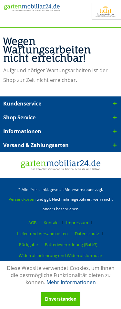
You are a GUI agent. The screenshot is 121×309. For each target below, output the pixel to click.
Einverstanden (60, 299)
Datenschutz (87, 233)
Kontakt (51, 222)
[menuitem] (35, 222)
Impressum (77, 222)
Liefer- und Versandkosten (42, 233)
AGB (32, 222)
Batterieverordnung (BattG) (71, 244)
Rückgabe (28, 244)
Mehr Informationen (71, 282)
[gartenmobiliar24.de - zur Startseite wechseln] (32, 12)
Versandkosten (22, 199)
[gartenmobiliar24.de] (60, 165)
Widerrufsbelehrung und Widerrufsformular (60, 255)
